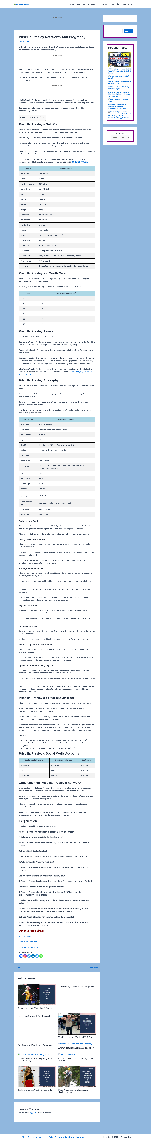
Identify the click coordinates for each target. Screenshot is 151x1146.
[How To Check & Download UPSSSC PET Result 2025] (119, 77)
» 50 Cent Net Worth (27, 936)
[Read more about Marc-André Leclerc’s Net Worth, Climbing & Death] (77, 1076)
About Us (26, 1137)
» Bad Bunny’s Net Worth (29, 947)
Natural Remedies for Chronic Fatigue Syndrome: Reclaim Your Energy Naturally (119, 115)
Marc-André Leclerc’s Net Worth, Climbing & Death (73, 1091)
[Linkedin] (33, 956)
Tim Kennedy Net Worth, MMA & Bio (75, 1037)
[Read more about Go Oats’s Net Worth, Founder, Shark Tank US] (68, 1054)
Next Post (95, 967)
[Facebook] (21, 956)
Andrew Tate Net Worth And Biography (76, 1048)
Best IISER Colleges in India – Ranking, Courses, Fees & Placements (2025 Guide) (117, 107)
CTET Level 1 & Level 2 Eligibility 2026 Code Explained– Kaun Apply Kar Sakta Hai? (119, 94)
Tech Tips (81, 4)
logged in (33, 1113)
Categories (120, 133)
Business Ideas (129, 4)
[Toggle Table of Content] (41, 118)
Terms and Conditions (64, 1137)
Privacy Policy (48, 1137)
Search (128, 31)
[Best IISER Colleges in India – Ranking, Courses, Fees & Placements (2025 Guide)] (119, 100)
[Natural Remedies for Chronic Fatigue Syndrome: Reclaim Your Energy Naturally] (114, 112)
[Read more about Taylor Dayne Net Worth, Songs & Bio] (37, 1076)
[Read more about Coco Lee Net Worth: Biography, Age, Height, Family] (33, 1054)
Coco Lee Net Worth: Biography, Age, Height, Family (35, 1059)
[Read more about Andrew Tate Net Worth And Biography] (75, 1044)
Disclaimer (80, 1137)
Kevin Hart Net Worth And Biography (34, 1016)
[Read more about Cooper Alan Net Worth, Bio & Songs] (37, 994)
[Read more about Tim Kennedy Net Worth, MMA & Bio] (77, 1024)
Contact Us (36, 1137)
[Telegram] (37, 956)
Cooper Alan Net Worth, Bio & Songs (35, 1008)
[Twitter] (29, 956)
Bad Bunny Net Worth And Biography (35, 1045)
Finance (91, 4)
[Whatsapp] (41, 956)
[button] (96, 4)
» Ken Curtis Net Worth (28, 942)
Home (71, 4)
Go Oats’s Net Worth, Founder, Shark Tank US (75, 1059)
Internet (103, 4)
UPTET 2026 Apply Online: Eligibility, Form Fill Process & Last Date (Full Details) (120, 71)
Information (115, 4)
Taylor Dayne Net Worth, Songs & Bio (35, 1090)
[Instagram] (25, 956)
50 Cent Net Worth (80, 162)
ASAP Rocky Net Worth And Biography (76, 987)
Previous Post (20, 967)
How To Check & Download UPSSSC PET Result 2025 (120, 83)
